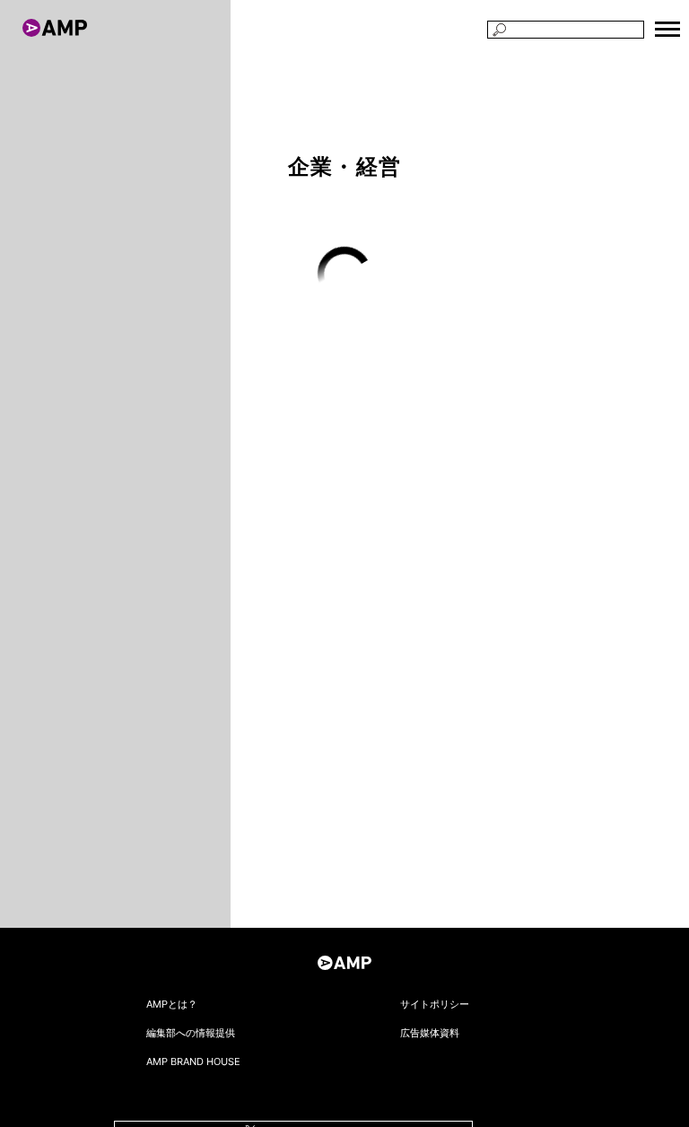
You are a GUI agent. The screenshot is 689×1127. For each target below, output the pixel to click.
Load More (345, 274)
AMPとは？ (171, 1004)
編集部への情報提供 (190, 1033)
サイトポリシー (434, 1004)
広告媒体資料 (429, 1033)
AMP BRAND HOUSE (193, 1061)
